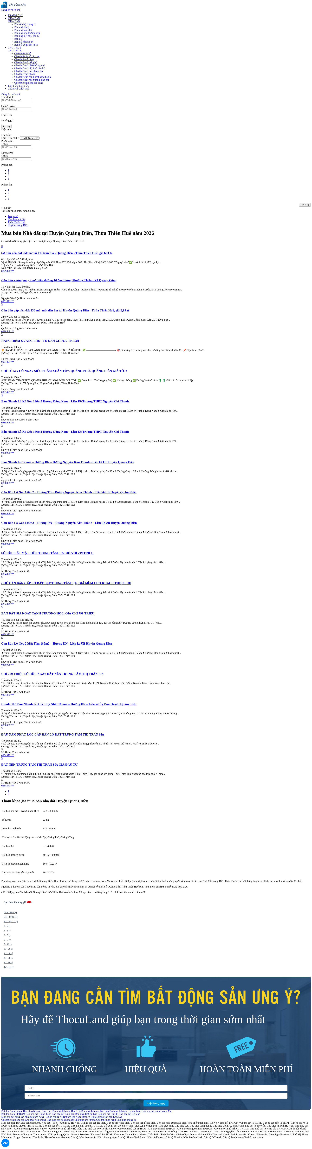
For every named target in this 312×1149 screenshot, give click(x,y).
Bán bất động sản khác (26, 44)
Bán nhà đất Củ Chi (108, 1114)
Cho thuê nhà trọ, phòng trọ (28, 71)
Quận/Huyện (8, 106)
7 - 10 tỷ (8, 944)
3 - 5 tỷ (7, 935)
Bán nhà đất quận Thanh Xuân (125, 1111)
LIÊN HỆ (13, 88)
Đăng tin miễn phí (10, 9)
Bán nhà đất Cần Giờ (86, 1114)
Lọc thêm (6, 135)
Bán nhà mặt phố (23, 30)
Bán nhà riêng (21, 27)
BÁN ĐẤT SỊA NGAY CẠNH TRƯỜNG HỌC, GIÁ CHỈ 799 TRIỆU (47, 613)
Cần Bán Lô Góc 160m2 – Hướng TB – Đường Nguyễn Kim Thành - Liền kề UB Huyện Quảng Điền (68, 492)
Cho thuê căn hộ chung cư (60, 1119)
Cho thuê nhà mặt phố (25, 62)
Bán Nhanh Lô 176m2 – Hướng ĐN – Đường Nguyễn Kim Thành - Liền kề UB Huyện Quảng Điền (67, 462)
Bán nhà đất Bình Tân (63, 1114)
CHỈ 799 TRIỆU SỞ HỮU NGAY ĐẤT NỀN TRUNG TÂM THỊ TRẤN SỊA (52, 674)
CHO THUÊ (14, 47)
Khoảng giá (7, 120)
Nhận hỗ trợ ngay (156, 1103)
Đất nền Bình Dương (93, 1116)
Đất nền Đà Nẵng (72, 1116)
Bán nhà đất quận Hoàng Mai (157, 1111)
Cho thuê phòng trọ (126, 1119)
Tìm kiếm (304, 205)
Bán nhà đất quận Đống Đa (66, 1111)
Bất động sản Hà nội (11, 1111)
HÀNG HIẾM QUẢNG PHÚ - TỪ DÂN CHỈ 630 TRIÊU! (40, 340)
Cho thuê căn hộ (22, 53)
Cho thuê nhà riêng (24, 59)
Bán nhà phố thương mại (27, 33)
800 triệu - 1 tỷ (11, 921)
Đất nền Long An (113, 1116)
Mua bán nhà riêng (34, 1116)
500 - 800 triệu (11, 917)
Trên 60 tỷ (8, 967)
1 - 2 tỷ (7, 926)
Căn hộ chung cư (53, 1116)
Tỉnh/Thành (7, 97)
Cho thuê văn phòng (24, 74)
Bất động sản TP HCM (13, 1114)
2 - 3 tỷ (7, 930)
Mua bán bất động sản (12, 1116)
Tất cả (4, 144)
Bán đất (18, 38)
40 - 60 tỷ (8, 962)
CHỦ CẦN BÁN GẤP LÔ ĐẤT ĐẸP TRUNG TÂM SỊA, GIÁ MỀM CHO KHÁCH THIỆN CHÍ (66, 583)
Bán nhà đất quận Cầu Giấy (37, 1111)
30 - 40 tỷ (8, 958)
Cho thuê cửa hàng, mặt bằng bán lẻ (32, 77)
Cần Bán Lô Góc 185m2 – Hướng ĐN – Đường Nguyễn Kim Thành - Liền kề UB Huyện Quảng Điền (69, 522)
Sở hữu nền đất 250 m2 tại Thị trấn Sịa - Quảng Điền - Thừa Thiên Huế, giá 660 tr (56, 253)
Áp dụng (6, 126)
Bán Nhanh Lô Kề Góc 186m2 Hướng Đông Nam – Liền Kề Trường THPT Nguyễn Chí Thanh (65, 401)
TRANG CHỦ (15, 15)
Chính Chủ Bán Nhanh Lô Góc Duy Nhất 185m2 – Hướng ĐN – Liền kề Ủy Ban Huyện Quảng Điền (68, 704)
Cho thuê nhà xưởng (85, 1119)
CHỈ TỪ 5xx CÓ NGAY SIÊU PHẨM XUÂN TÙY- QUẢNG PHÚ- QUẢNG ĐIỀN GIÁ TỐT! (64, 371)
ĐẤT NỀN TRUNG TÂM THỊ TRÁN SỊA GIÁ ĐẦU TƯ (39, 764)
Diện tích (6, 129)
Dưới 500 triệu (10, 912)
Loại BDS (6, 115)
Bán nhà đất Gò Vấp (129, 1114)
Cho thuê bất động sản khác (28, 82)
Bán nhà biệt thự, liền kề (26, 35)
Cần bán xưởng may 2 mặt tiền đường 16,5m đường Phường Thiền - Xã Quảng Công (58, 280)
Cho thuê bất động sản (12, 1119)
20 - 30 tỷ (8, 953)
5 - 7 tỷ (7, 940)
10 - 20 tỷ (8, 949)
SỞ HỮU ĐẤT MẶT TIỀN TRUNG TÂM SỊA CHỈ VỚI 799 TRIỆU (47, 553)
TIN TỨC (13, 85)
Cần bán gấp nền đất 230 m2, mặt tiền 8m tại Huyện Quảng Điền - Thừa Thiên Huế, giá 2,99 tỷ (65, 310)
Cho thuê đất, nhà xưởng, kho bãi (31, 79)
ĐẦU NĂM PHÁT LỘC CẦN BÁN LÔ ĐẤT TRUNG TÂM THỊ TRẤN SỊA (52, 734)
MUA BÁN (14, 18)
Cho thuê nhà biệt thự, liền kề (29, 68)
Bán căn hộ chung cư (25, 24)
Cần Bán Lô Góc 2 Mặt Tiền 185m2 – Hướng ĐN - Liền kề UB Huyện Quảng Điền (56, 643)
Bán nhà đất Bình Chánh (38, 1114)
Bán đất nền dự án (23, 41)
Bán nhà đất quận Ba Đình (95, 1111)
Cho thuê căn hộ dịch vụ (26, 56)
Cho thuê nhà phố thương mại (29, 65)
